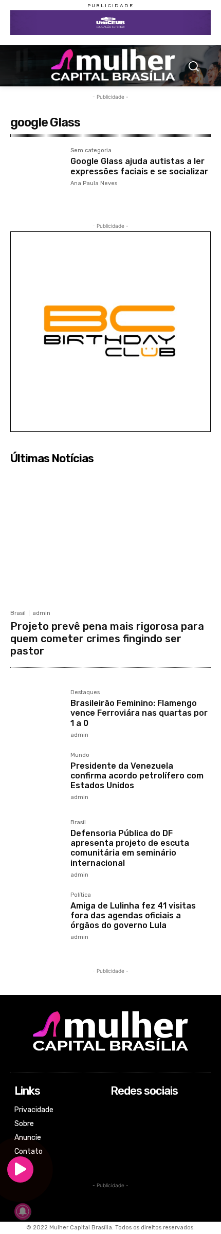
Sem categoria (91, 151)
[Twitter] (117, 1138)
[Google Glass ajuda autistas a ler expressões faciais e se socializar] (36, 173)
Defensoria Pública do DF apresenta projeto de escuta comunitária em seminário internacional (129, 848)
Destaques (85, 692)
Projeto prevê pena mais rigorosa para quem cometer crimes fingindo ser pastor (107, 638)
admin (41, 613)
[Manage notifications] (22, 1211)
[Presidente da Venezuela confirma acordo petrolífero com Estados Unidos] (36, 778)
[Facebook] (117, 1111)
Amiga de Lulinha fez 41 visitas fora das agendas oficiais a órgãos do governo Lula (133, 915)
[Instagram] (117, 1125)
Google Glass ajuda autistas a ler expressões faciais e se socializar (139, 166)
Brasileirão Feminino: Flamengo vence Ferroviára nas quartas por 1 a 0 (139, 713)
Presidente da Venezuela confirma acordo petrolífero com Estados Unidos (137, 775)
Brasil (18, 613)
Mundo (79, 755)
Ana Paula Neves (93, 183)
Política (80, 895)
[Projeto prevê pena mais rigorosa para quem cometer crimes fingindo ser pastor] (110, 536)
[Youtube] (117, 1152)
